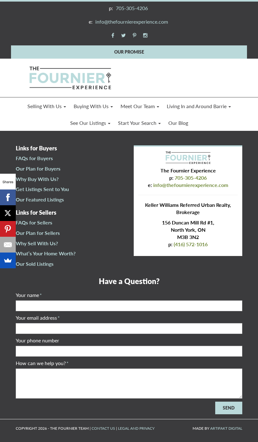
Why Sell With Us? (37, 243)
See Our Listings (88, 123)
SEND (229, 407)
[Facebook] (8, 197)
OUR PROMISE (129, 52)
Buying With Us (92, 106)
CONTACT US (103, 428)
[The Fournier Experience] (70, 77)
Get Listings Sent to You (42, 189)
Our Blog (178, 123)
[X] (8, 213)
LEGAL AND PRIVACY (136, 428)
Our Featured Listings (40, 199)
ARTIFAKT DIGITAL (226, 428)
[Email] (8, 245)
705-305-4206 (132, 8)
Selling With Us (45, 106)
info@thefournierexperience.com (131, 22)
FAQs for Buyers (34, 158)
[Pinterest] (8, 229)
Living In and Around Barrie (197, 106)
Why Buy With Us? (37, 179)
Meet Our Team (138, 106)
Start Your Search (138, 123)
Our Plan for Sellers (38, 233)
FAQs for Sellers (34, 222)
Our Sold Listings (34, 264)
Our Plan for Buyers (38, 169)
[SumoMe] (8, 260)
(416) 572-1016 (191, 244)
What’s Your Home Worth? (46, 253)
